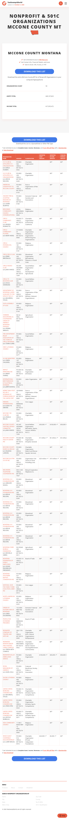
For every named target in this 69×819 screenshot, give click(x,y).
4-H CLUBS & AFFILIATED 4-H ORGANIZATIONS (8, 175)
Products (5, 788)
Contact (20, 788)
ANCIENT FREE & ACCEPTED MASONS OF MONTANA (8, 199)
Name (4, 797)
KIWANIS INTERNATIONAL (8, 403)
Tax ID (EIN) (39, 802)
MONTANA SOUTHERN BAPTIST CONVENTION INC (8, 576)
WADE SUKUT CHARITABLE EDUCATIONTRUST (8, 738)
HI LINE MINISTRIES (9, 358)
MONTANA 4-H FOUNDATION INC (8, 480)
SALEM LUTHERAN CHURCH (8, 678)
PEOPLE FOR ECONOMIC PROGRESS (7, 621)
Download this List (34, 758)
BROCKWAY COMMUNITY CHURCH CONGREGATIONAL (9, 212)
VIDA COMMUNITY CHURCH (9, 723)
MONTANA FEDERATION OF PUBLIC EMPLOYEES (8, 561)
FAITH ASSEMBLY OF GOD (8, 304)
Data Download (8, 150)
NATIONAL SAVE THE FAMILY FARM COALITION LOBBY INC (9, 588)
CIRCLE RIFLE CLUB (9, 254)
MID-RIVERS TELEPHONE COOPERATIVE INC (8, 472)
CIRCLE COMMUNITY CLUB (7, 220)
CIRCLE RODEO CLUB (7, 266)
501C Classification (41, 805)
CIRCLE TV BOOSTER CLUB (8, 280)
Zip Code (38, 797)
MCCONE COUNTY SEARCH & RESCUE (8, 448)
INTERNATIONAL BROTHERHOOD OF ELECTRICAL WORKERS (8, 382)
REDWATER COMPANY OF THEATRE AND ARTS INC (7, 633)
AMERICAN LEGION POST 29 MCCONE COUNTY (8, 186)
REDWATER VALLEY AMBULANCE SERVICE (9, 657)
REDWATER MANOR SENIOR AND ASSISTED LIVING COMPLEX (8, 644)
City (3, 799)
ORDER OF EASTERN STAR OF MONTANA (8, 609)
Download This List (34, 71)
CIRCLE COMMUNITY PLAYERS (7, 232)
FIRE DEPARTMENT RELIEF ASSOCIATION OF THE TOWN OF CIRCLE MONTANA (9, 337)
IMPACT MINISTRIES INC (7, 370)
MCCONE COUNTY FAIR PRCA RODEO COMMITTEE (8, 426)
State (3, 802)
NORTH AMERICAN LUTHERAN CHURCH (9, 598)
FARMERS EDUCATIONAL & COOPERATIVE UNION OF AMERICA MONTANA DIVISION (8, 320)
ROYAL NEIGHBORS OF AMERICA (8, 668)
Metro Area (5, 805)
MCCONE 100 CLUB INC (7, 414)
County (38, 799)
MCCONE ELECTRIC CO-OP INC (9, 459)
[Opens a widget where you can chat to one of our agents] (62, 816)
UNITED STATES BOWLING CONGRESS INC (7, 691)
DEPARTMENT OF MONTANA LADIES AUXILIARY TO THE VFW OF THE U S (8, 293)
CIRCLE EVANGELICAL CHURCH (7, 245)
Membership (62, 148)
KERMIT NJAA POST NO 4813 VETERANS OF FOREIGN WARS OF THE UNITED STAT (9, 394)
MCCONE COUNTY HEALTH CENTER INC (8, 440)
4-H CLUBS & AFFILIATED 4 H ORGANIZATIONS (8, 164)
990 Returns (43, 60)
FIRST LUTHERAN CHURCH (8, 348)
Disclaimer (30, 788)
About (13, 788)
